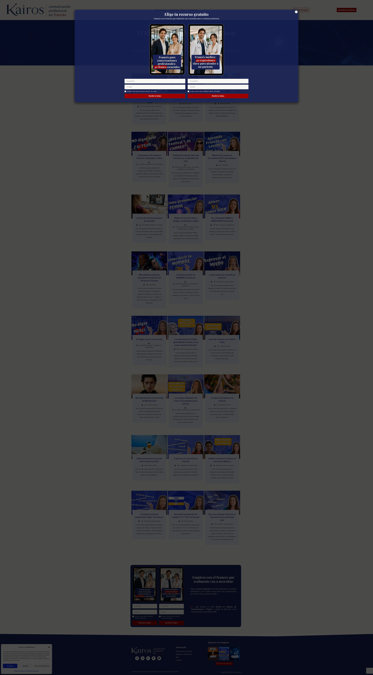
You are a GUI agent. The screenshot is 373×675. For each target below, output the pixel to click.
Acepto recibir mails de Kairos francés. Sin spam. (142, 91)
